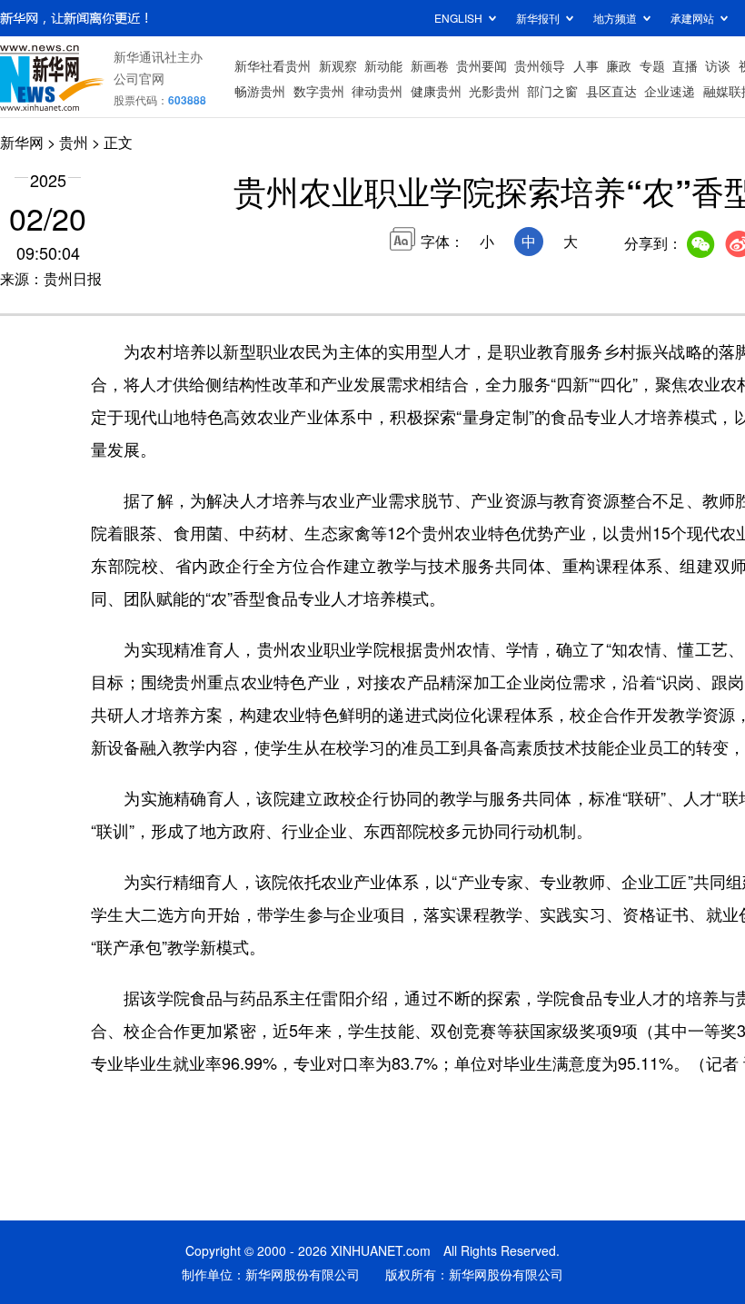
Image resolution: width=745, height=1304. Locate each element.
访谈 (717, 65)
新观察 (338, 65)
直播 (685, 65)
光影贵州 (494, 91)
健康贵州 (436, 91)
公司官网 (139, 78)
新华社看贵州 (272, 65)
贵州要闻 (481, 65)
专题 (652, 65)
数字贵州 (318, 91)
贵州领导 (539, 65)
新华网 (22, 142)
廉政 (618, 65)
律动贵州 (377, 91)
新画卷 (430, 65)
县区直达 (611, 91)
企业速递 (669, 91)
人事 (586, 65)
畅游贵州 (259, 91)
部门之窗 (552, 91)
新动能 (383, 65)
